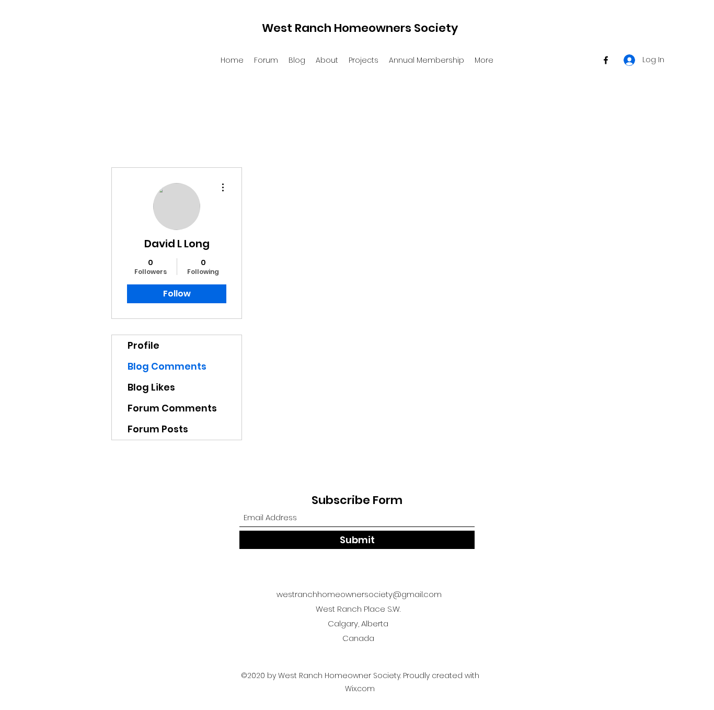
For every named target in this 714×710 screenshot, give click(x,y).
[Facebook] (606, 60)
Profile (143, 345)
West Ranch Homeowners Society (360, 28)
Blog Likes (151, 387)
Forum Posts (158, 429)
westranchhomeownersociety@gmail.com (359, 594)
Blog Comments (167, 366)
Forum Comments (172, 408)
